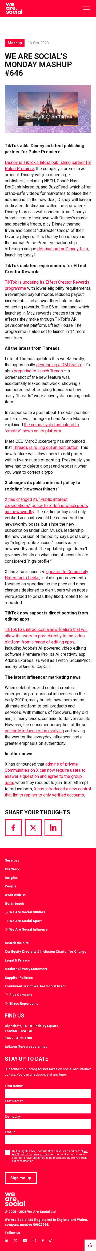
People (11, 886)
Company (12, 1117)
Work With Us (15, 895)
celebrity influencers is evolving (34, 730)
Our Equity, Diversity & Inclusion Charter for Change (45, 952)
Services (12, 860)
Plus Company (20, 995)
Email (10, 1132)
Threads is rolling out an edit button (45, 447)
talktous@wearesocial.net (26, 1046)
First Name (14, 1086)
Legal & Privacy (17, 960)
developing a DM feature (59, 364)
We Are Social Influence (28, 929)
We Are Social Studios (27, 912)
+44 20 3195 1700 (18, 1038)
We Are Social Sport (25, 921)
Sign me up (20, 1178)
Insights (11, 878)
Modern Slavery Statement (26, 969)
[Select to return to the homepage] (14, 8)
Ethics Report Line (23, 1003)
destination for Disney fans (62, 248)
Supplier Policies (19, 978)
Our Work (12, 869)
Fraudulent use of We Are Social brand (35, 986)
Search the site (17, 943)
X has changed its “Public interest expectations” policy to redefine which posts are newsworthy (46, 505)
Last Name (14, 1101)
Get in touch (14, 904)
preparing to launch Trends (38, 370)
